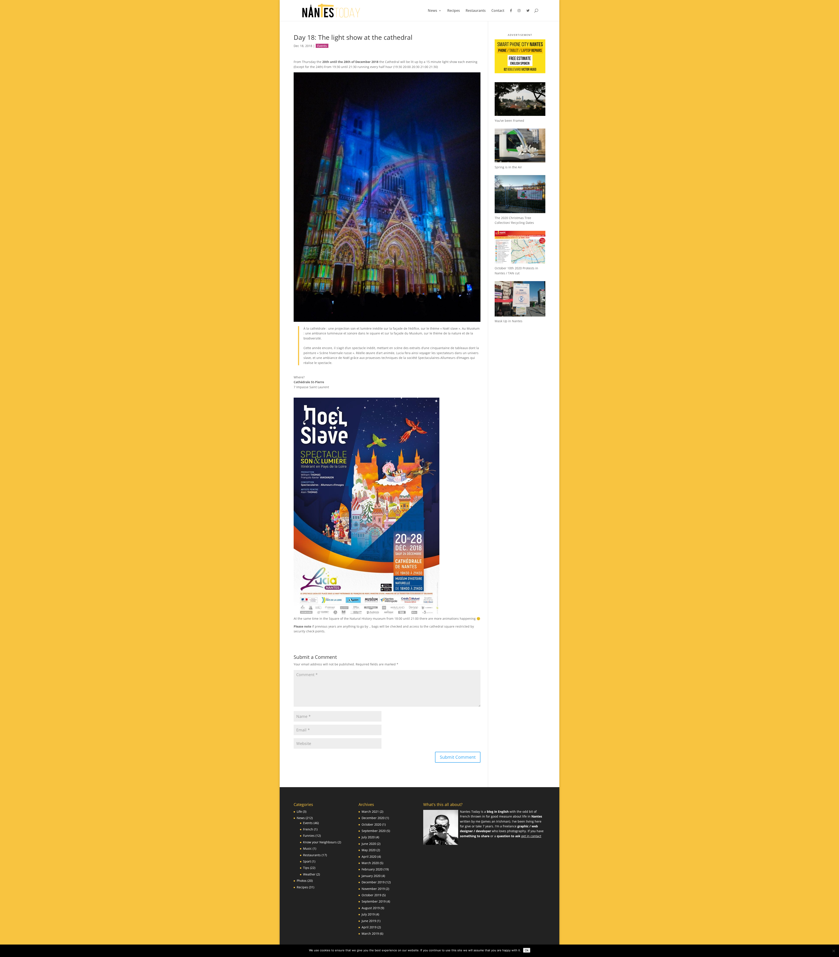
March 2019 (370, 933)
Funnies (309, 835)
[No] (833, 951)
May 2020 (369, 850)
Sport (307, 861)
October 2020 (371, 824)
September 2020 (374, 831)
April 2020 (369, 856)
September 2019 (374, 901)
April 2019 (369, 927)
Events (322, 46)
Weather (309, 874)
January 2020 (371, 876)
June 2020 (369, 844)
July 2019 (368, 914)
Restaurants (476, 11)
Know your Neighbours (320, 842)
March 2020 (370, 863)
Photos (302, 881)
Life (299, 811)
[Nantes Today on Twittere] (528, 15)
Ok (527, 950)
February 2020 (372, 869)
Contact (497, 11)
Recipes (453, 11)
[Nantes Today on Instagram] (519, 15)
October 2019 (371, 895)
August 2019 (371, 908)
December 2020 (373, 818)
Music (307, 848)
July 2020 (368, 837)
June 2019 (369, 921)
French (308, 829)
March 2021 (370, 811)
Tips (306, 868)
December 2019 (373, 882)
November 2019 (373, 889)
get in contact (531, 836)
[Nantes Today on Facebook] (511, 15)
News (432, 11)
